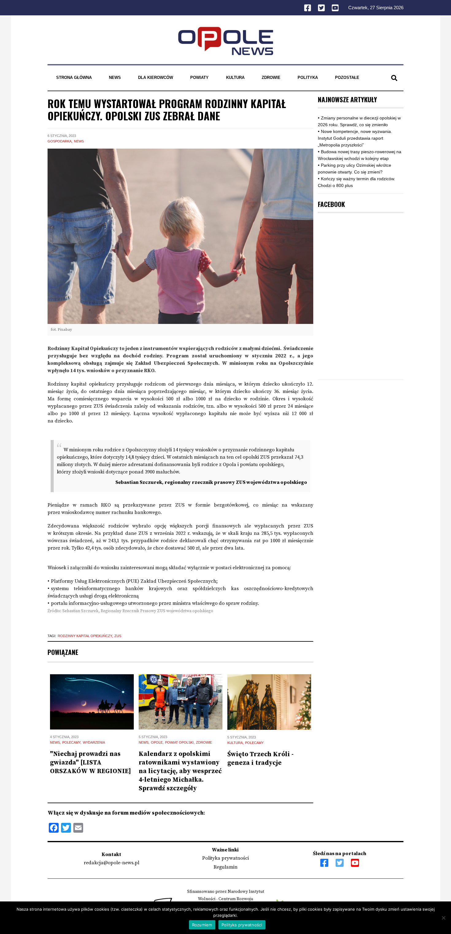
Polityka (308, 77)
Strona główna (74, 77)
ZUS (117, 636)
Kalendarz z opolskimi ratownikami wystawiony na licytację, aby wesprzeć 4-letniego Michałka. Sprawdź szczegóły (180, 771)
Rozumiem (202, 924)
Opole (157, 742)
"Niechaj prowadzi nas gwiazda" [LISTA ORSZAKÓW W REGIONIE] (90, 762)
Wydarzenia (94, 742)
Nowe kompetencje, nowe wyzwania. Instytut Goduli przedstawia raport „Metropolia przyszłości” (355, 138)
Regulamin (225, 867)
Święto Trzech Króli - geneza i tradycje (260, 758)
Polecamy (71, 742)
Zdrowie (271, 77)
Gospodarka (59, 141)
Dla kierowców (155, 77)
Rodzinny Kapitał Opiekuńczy (85, 636)
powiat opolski (179, 742)
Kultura (235, 77)
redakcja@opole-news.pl (111, 863)
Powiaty (199, 77)
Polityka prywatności (225, 858)
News (115, 77)
